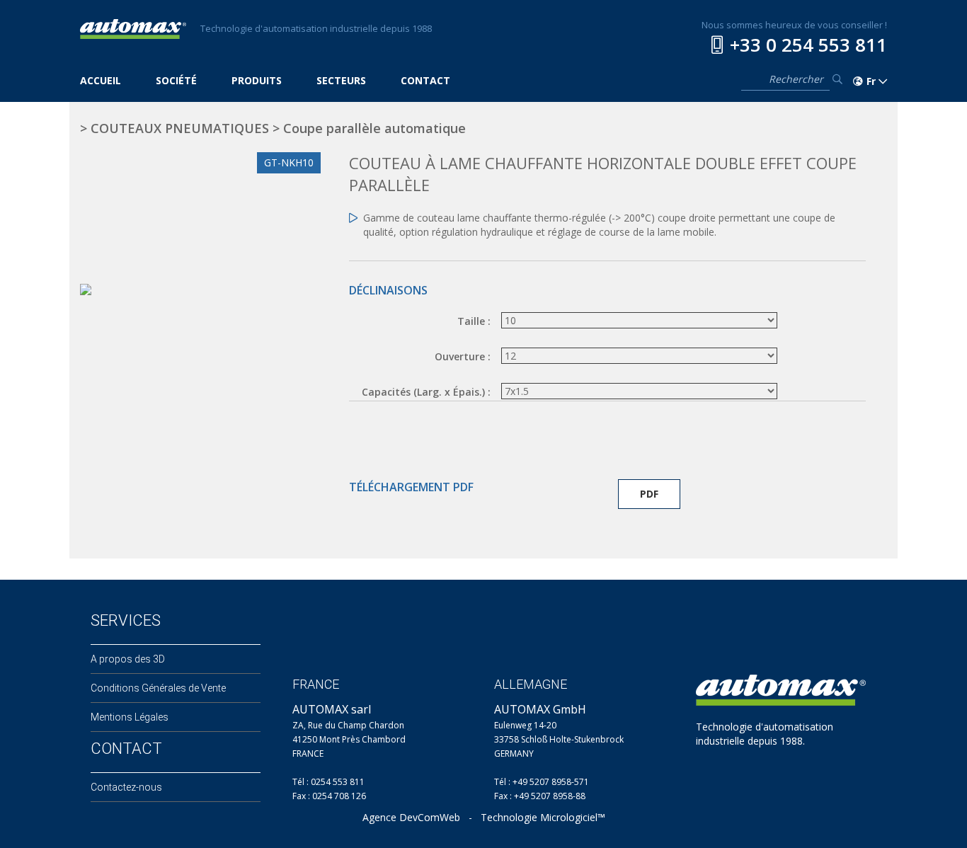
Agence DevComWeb (411, 817)
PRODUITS (256, 80)
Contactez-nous (126, 787)
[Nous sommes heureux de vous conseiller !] (717, 44)
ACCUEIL (100, 80)
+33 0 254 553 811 (808, 44)
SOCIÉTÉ (176, 80)
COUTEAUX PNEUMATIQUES (180, 128)
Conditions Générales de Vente (158, 688)
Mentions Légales (129, 717)
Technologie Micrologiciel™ (543, 817)
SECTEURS (341, 80)
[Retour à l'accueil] (133, 28)
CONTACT (425, 80)
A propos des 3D (128, 659)
